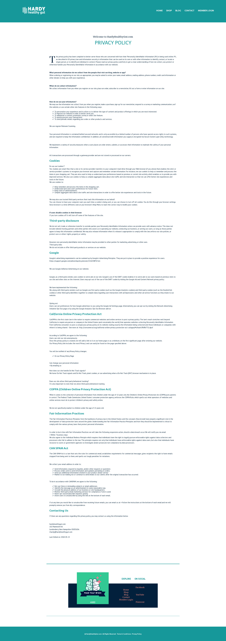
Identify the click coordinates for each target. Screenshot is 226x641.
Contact (189, 10)
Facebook (140, 587)
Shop (126, 592)
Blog (126, 595)
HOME (159, 10)
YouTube (140, 595)
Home (126, 590)
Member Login (206, 10)
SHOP (169, 10)
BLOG (178, 10)
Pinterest (140, 602)
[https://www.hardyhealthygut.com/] (34, 10)
